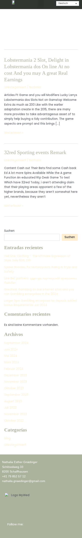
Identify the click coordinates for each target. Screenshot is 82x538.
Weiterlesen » (13, 133)
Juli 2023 (10, 408)
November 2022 (15, 414)
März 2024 (11, 362)
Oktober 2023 (14, 388)
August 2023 (13, 401)
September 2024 (16, 343)
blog (7, 438)
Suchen (9, 231)
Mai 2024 (10, 356)
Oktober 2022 (14, 421)
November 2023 (15, 382)
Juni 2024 (11, 350)
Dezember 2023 (15, 375)
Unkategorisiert (15, 87)
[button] (41, 3)
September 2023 (16, 395)
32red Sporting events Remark (35, 152)
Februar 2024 (13, 369)
